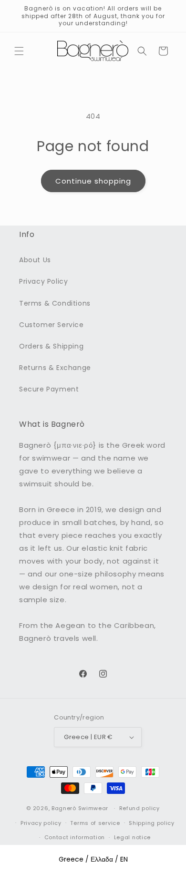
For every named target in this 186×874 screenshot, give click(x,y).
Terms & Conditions (55, 303)
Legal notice (132, 837)
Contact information (74, 837)
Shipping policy (152, 823)
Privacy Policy (43, 281)
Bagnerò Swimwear (80, 808)
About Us (35, 260)
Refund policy (139, 808)
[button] (19, 51)
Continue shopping (93, 181)
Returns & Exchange (55, 367)
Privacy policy (41, 823)
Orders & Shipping (51, 346)
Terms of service (95, 823)
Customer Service (51, 324)
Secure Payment (49, 389)
